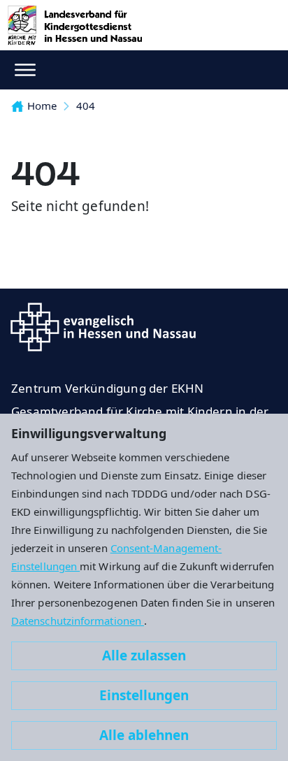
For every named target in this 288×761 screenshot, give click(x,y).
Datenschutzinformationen (77, 621)
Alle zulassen (144, 655)
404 (85, 106)
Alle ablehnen (144, 735)
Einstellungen (144, 695)
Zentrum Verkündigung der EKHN (107, 388)
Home (42, 106)
